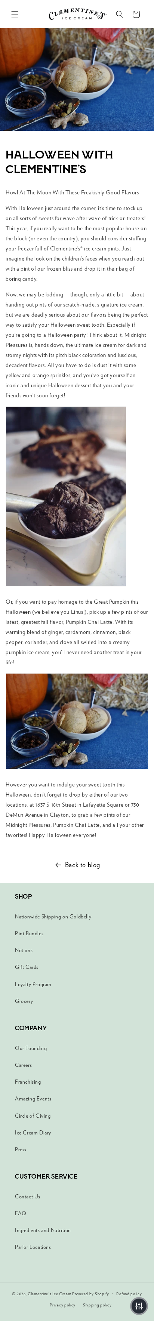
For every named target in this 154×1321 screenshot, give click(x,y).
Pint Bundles (29, 933)
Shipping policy (97, 1305)
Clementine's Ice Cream (49, 1293)
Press (21, 1149)
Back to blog (82, 865)
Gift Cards (26, 967)
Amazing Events (33, 1099)
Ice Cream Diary (33, 1133)
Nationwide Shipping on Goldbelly (53, 917)
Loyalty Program (33, 984)
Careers (23, 1065)
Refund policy (129, 1293)
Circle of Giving (33, 1116)
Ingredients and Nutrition (43, 1230)
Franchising (28, 1082)
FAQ (21, 1213)
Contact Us (27, 1197)
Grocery (24, 1001)
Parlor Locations (33, 1247)
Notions (24, 950)
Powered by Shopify (90, 1293)
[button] (15, 14)
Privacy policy (63, 1305)
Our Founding (31, 1048)
